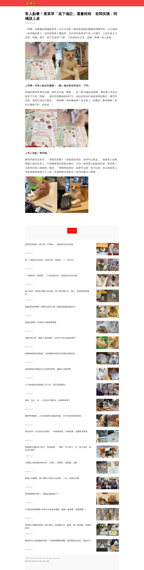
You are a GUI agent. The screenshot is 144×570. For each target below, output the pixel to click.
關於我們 (28, 561)
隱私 (44, 561)
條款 (40, 561)
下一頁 (72, 231)
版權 (47, 561)
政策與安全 (35, 561)
